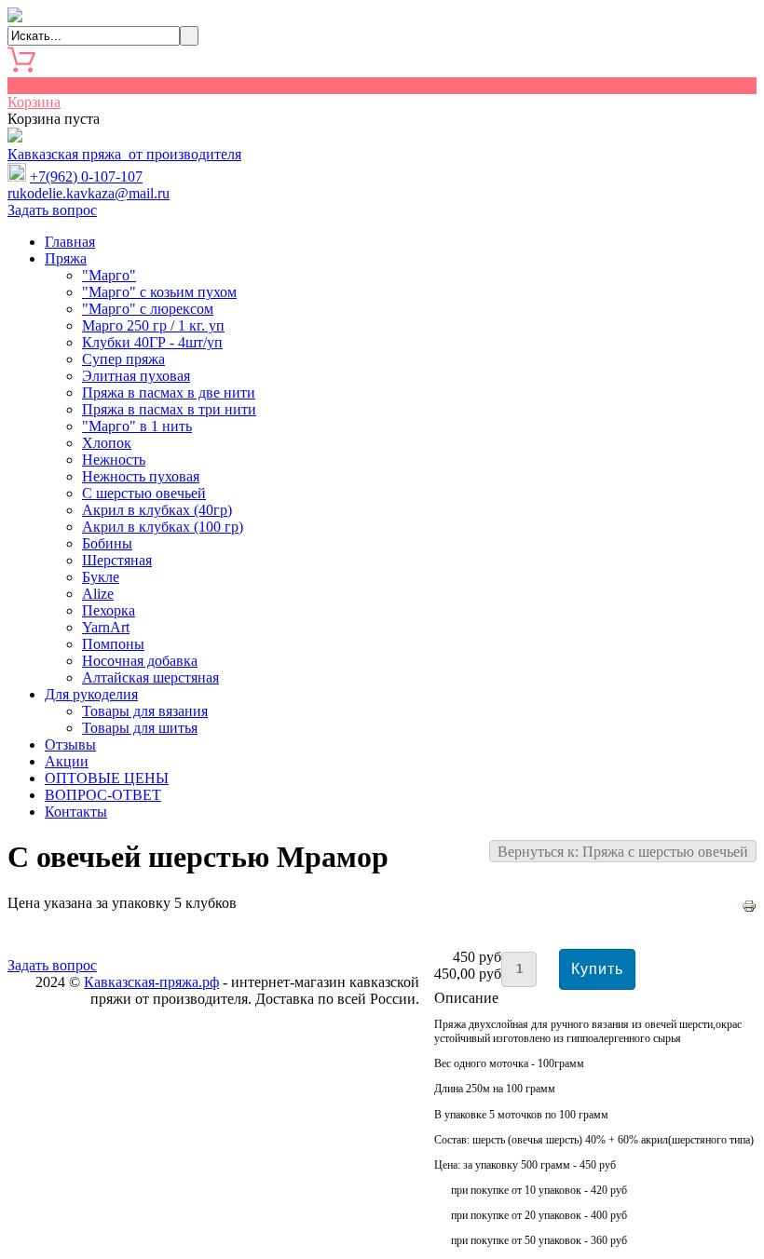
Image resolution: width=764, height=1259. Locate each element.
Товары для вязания (145, 711)
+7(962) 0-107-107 (86, 176)
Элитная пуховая (136, 376)
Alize (98, 594)
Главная (70, 242)
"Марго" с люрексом (147, 309)
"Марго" (109, 275)
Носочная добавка (140, 661)
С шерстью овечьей (144, 493)
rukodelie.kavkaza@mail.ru (88, 193)
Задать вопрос (52, 210)
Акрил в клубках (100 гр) (162, 527)
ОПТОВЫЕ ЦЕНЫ (107, 778)
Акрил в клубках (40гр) (157, 510)
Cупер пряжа (123, 359)
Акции (67, 761)
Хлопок (106, 443)
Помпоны (113, 644)
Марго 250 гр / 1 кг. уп (153, 325)
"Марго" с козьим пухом (159, 292)
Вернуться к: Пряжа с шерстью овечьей (623, 852)
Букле (100, 577)
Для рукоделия (91, 694)
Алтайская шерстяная (150, 677)
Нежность (113, 459)
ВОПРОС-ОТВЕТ (103, 795)
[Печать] (749, 908)
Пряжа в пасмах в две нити (168, 392)
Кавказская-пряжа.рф (151, 982)
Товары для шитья (140, 728)
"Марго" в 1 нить (137, 426)
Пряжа (66, 258)
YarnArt (106, 627)
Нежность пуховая (140, 476)
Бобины (107, 543)
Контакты (76, 811)
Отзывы (70, 744)
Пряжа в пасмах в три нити (169, 409)
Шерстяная (117, 560)
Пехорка (108, 610)
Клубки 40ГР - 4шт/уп (152, 342)
